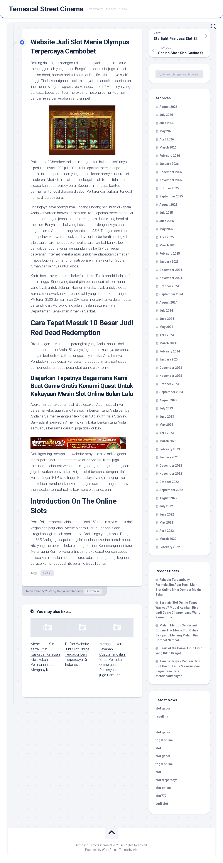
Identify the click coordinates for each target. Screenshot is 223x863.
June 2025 (166, 221)
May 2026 (166, 131)
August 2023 (168, 400)
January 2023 (169, 457)
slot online (163, 788)
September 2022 (171, 490)
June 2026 (166, 123)
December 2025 (170, 172)
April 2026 (166, 139)
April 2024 (166, 335)
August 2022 (168, 498)
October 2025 (169, 188)
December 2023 (170, 367)
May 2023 (166, 424)
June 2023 (166, 416)
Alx (135, 849)
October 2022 (169, 482)
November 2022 (170, 473)
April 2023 (166, 433)
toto (158, 724)
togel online (164, 740)
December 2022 (170, 465)
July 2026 (166, 115)
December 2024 (170, 270)
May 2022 (166, 522)
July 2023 (166, 408)
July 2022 (166, 506)
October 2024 (169, 286)
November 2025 (170, 180)
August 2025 (168, 204)
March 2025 (167, 245)
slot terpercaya (166, 780)
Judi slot (161, 803)
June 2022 (166, 514)
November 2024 (170, 278)
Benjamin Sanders (70, 591)
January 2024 (169, 359)
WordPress (110, 849)
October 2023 (169, 384)
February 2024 (169, 351)
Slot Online (93, 591)
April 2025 (166, 237)
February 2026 (169, 155)
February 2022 (169, 547)
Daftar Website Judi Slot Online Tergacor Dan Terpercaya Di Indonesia (77, 654)
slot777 (160, 796)
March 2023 (167, 441)
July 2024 (166, 310)
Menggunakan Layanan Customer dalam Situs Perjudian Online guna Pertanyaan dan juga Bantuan (112, 659)
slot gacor (163, 708)
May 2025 (166, 229)
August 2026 (168, 107)
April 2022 (166, 530)
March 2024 (167, 343)
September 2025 (171, 196)
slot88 (47, 573)
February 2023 (169, 449)
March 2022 (167, 539)
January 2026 (169, 163)
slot (158, 748)
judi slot (84, 471)
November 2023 (170, 375)
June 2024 (166, 318)
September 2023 (171, 392)
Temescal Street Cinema (46, 9)
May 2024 (166, 327)
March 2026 (167, 147)
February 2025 (169, 253)
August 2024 (168, 302)
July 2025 (166, 212)
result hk (161, 716)
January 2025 (169, 261)
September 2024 (171, 294)
